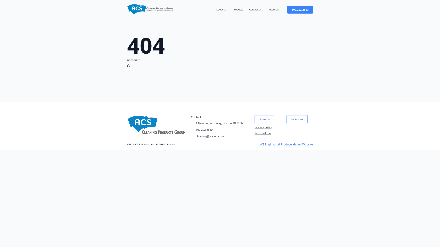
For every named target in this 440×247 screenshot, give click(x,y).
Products (238, 9)
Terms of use (263, 133)
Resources (274, 9)
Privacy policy (263, 127)
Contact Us (255, 9)
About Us (221, 9)
